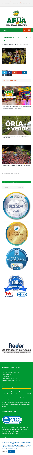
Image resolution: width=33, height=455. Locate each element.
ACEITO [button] (12, 451)
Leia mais (22, 446)
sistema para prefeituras (22, 427)
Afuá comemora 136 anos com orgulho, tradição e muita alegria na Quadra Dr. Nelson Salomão (17, 107)
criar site (12, 427)
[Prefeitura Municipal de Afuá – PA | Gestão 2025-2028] (16, 17)
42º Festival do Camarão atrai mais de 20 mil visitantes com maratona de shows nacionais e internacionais (17, 166)
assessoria (13, 429)
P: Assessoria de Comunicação (11, 44)
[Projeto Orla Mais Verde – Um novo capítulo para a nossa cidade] (16, 125)
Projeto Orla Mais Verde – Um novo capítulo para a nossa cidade (17, 3)
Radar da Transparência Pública (20, 437)
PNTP (8, 437)
